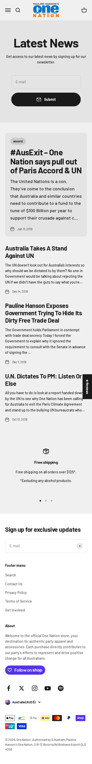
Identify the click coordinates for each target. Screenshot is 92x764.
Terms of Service (18, 601)
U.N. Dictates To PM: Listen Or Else (43, 379)
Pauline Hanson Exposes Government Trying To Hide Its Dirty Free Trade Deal (43, 313)
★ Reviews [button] (87, 386)
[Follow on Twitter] (21, 688)
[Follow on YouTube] (47, 688)
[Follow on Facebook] (8, 688)
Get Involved (15, 610)
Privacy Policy (16, 592)
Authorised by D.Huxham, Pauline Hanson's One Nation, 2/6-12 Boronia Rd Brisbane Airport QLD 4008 (45, 744)
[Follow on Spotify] (60, 688)
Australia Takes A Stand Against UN (36, 251)
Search (10, 575)
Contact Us (13, 584)
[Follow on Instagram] (34, 688)
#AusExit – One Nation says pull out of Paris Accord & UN (46, 161)
